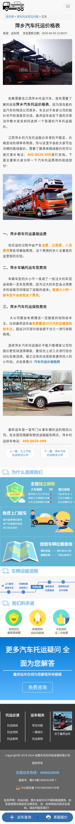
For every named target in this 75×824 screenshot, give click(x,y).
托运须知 (12, 732)
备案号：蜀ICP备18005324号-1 (38, 780)
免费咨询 (37, 687)
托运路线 (12, 725)
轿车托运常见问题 (27, 16)
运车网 (10, 16)
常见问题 (37, 725)
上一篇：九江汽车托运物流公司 (20, 453)
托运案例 (12, 738)
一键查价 (37, 732)
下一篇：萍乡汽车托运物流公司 (55, 453)
